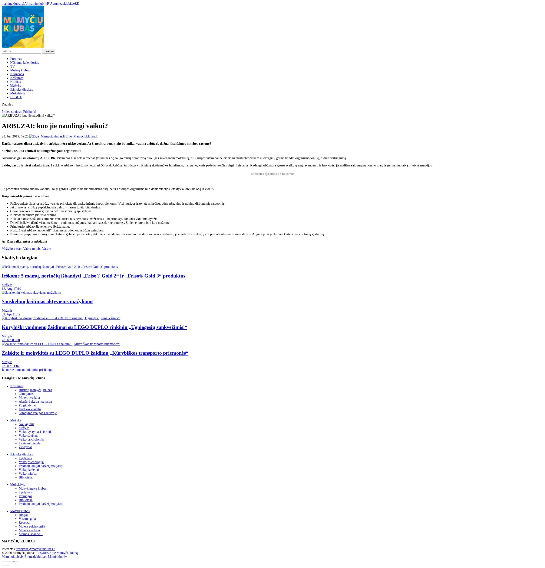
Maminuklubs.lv (13, 556)
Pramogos (25, 496)
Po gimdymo (27, 405)
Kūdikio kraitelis (30, 409)
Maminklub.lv (57, 556)
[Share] (7, 561)
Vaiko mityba (28, 473)
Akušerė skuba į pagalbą (35, 401)
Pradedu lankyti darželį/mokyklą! (41, 466)
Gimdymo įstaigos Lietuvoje (38, 413)
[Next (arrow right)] (7, 565)
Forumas (16, 59)
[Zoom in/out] (16, 561)
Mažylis (15, 85)
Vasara (46, 248)
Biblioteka (26, 477)
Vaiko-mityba (32, 248)
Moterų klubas (20, 70)
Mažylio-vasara (12, 248)
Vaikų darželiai (29, 469)
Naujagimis (26, 424)
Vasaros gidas (28, 518)
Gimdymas (26, 394)
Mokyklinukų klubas (33, 488)
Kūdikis (15, 82)
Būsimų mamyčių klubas (35, 390)
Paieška (49, 51)
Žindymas (25, 447)
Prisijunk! (29, 111)
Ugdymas (25, 458)
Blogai (23, 515)
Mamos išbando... (31, 534)
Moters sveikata (29, 397)
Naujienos (17, 74)
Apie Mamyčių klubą (63, 553)
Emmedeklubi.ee (35, 556)
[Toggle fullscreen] (12, 561)
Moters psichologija (32, 526)
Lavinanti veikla (29, 443)
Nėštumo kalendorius (24, 62)
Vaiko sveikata (28, 435)
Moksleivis (17, 93)
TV (12, 66)
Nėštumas (16, 78)
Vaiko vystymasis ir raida (35, 432)
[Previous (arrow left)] (3, 565)
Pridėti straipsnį (12, 111)
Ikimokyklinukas (21, 89)
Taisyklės (42, 553)
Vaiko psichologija (31, 439)
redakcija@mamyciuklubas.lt (35, 549)
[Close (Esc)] (3, 561)
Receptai (24, 522)
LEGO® (16, 97)
